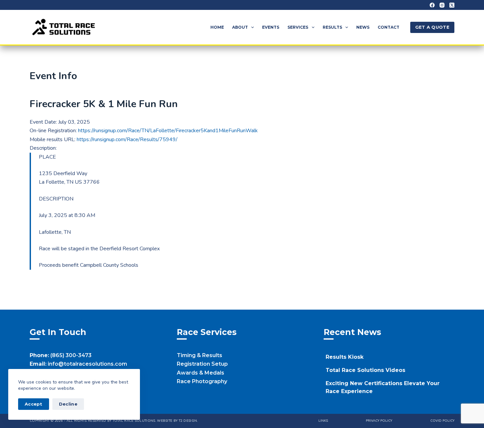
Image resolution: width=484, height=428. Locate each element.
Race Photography (202, 381)
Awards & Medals (200, 373)
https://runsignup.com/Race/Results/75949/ (127, 139)
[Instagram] (442, 5)
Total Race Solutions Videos (365, 370)
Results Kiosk (344, 357)
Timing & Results (199, 355)
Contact (388, 27)
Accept (33, 404)
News (362, 27)
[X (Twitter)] (451, 5)
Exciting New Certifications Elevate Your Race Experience (383, 387)
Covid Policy (442, 421)
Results (332, 27)
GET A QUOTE (432, 27)
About (240, 27)
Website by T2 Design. (177, 420)
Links (323, 421)
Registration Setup (202, 364)
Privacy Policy (379, 421)
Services (297, 27)
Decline (68, 404)
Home (217, 27)
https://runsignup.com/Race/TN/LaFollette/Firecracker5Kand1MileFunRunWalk (168, 130)
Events (270, 27)
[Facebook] (432, 5)
